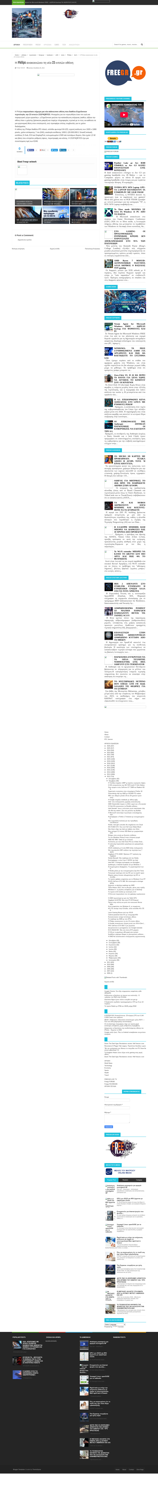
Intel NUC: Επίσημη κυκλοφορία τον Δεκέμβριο (123, 862)
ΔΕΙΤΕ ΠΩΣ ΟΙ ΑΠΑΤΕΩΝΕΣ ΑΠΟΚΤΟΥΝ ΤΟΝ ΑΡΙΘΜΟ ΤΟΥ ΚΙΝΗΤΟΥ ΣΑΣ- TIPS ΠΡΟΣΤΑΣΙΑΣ (100, 1427)
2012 (109, 776)
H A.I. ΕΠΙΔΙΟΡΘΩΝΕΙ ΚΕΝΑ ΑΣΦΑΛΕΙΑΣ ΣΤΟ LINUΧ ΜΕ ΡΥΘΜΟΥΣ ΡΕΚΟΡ (129, 402)
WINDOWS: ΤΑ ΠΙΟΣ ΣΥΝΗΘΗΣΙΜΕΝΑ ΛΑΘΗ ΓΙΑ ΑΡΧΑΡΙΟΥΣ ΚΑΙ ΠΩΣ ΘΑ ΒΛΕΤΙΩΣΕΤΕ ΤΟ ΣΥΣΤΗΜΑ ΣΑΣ (124, 353)
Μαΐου (111, 951)
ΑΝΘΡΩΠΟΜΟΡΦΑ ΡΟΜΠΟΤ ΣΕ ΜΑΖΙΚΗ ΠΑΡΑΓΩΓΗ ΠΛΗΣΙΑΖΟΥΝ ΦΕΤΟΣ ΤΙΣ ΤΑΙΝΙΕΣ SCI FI (129, 612)
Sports (106, 1070)
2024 (109, 750)
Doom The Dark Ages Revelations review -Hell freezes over (124, 1057)
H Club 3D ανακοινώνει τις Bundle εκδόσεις (122, 806)
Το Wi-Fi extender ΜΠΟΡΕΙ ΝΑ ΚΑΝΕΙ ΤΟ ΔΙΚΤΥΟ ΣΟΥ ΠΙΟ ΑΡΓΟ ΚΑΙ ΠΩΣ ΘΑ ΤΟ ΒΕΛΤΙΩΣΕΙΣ (129, 555)
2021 (109, 757)
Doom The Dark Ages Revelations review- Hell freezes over (124, 1043)
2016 (109, 768)
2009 (109, 967)
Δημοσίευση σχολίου (25, 240)
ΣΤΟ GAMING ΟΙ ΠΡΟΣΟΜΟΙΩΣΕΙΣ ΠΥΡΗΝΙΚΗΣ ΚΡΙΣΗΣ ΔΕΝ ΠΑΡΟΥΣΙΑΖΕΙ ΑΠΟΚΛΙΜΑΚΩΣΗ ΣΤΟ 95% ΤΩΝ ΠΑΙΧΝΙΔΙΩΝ (124, 237)
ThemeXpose (37, 1469)
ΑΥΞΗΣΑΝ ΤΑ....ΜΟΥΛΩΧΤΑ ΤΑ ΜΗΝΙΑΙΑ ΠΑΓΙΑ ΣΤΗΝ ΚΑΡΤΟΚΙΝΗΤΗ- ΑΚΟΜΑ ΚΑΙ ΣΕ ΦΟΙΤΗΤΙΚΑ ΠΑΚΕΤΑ (33, 1360)
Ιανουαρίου (113, 960)
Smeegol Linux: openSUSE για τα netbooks (99, 1377)
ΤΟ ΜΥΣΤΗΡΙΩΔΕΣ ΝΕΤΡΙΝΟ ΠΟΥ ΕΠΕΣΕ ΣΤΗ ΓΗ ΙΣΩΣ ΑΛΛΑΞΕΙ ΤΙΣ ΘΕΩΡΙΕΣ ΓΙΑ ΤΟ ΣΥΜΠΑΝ (129, 685)
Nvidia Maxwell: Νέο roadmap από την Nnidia (123, 858)
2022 (109, 754)
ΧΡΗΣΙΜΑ (47, 44)
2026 (109, 746)
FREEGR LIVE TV (110, 1079)
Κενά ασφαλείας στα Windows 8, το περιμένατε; (124, 906)
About (106, 734)
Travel (106, 1075)
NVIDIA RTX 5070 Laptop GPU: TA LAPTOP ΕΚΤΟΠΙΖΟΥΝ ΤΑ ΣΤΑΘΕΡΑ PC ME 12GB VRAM (129, 189)
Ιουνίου (111, 949)
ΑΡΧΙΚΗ (17, 44)
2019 (109, 761)
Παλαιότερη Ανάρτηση (92, 249)
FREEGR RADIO (27, 44)
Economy (107, 1068)
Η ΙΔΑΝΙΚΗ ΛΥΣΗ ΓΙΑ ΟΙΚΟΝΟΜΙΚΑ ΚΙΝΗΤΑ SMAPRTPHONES (40, 2)
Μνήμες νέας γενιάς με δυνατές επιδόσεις (122, 835)
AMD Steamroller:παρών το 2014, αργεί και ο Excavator (127, 804)
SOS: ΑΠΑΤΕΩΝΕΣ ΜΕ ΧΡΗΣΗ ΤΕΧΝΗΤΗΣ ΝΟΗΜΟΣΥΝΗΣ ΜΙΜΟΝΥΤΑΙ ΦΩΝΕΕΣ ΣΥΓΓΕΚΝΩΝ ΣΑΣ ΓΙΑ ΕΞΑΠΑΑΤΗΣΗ (32, 1345)
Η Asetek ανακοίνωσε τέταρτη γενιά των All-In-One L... (126, 923)
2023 (109, 752)
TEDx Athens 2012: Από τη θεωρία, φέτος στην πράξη (126, 887)
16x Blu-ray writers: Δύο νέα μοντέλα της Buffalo (124, 810)
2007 (109, 971)
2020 (109, 759)
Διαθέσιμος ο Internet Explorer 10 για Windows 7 (124, 864)
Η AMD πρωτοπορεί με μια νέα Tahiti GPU (122, 898)
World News (108, 1063)
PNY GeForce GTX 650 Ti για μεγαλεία (121, 925)
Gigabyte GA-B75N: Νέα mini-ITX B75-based (123, 900)
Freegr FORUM (109, 1081)
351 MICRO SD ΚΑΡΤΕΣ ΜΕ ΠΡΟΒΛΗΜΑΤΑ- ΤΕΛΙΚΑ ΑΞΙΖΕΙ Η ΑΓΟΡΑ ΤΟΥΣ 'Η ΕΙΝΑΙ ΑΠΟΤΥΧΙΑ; (129, 460)
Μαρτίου (112, 956)
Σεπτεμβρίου (113, 942)
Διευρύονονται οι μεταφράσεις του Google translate (125, 928)
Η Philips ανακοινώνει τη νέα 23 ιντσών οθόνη (123, 921)
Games (56, 44)
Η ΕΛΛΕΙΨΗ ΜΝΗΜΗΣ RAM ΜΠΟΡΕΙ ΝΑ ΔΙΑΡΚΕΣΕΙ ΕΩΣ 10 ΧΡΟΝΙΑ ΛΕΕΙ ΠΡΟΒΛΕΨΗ (129, 529)
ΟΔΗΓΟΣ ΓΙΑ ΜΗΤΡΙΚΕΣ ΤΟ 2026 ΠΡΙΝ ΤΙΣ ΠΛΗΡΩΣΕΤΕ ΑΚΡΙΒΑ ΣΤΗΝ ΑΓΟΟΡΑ (129, 483)
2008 (109, 969)
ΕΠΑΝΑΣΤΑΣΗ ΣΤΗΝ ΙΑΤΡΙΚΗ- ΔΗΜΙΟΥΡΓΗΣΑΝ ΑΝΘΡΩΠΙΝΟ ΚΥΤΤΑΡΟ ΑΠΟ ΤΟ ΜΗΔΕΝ (129, 636)
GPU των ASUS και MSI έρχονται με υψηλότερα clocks (98, 1354)
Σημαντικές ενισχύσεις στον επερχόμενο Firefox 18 (125, 791)
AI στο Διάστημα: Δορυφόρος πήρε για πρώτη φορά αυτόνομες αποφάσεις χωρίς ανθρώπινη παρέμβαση (122, 1025)
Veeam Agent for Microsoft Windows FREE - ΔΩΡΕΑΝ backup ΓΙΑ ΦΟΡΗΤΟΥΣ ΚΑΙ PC (129, 327)
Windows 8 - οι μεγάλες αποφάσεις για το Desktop (125, 889)
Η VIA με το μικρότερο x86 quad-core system (123, 932)
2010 (109, 964)
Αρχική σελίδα (55, 249)
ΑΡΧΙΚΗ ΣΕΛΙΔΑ (110, 1086)
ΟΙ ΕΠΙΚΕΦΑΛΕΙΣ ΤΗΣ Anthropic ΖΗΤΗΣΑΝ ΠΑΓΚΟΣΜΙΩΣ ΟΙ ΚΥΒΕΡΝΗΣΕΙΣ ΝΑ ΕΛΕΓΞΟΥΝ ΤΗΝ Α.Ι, (124, 426)
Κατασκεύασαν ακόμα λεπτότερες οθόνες (122, 917)
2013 (109, 774)
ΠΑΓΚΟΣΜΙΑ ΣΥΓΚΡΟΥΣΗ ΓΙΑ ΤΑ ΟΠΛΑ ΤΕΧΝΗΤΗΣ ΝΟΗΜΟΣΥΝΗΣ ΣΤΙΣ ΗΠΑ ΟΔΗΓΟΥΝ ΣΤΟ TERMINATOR (129, 660)
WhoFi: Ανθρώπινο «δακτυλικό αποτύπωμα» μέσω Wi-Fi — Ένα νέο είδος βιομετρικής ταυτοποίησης (124, 1021)
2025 (109, 748)
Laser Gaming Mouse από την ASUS (120, 912)
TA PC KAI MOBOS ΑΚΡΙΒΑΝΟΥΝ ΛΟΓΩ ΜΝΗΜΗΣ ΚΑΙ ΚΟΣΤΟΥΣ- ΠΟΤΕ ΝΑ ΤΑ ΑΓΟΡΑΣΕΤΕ (129, 506)
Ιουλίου (111, 947)
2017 (109, 765)
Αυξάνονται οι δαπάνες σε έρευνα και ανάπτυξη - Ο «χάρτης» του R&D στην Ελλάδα (122, 996)
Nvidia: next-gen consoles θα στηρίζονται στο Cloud (125, 825)
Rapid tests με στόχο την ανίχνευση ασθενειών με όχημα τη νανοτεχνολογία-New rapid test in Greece (99, 1390)
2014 (109, 772)
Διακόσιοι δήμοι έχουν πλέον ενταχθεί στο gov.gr (120, 999)
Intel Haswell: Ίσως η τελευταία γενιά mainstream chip (126, 808)
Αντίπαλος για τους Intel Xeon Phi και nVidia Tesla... (126, 842)
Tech (64, 44)
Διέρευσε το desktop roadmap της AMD (121, 885)
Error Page (140, 1469)
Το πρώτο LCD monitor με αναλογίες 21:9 (122, 892)
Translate (120, 1327)
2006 (109, 973)
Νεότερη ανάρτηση (18, 249)
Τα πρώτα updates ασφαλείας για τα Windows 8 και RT (127, 879)
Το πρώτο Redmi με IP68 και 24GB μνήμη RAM (120, 1006)
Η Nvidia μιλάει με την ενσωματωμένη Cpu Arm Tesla (126, 871)
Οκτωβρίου (112, 940)
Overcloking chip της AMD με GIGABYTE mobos (124, 793)
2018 (109, 763)
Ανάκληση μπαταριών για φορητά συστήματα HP (99, 1342)
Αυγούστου (112, 945)
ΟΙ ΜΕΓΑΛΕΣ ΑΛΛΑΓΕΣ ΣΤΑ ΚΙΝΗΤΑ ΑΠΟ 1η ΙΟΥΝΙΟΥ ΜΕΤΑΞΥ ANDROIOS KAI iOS (100, 1440)
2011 (109, 962)
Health (106, 1073)
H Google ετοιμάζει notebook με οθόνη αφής (123, 800)
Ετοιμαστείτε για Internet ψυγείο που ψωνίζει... (99, 1366)
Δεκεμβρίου (113, 779)
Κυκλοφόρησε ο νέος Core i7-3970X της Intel (123, 860)
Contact (107, 737)
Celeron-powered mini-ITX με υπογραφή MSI (123, 915)
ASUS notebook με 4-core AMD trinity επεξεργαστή (125, 848)
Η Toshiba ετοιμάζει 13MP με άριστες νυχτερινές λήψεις (126, 783)
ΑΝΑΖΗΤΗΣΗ (74, 44)
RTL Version (108, 739)
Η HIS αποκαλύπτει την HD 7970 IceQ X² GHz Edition (126, 785)
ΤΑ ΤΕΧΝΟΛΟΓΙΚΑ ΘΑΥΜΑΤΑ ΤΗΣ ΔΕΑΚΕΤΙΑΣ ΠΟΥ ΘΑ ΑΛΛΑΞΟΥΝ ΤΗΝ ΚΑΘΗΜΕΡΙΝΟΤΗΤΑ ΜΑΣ (99, 1453)
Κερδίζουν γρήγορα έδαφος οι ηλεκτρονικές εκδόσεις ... (126, 934)
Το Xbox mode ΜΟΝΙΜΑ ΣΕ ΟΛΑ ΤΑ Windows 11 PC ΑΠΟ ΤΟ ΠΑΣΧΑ (129, 211)
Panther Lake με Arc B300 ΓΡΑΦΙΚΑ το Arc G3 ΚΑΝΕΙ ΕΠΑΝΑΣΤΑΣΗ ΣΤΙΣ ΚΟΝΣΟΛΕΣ (129, 166)
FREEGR (38, 44)
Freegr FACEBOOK (111, 1084)
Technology (108, 1065)
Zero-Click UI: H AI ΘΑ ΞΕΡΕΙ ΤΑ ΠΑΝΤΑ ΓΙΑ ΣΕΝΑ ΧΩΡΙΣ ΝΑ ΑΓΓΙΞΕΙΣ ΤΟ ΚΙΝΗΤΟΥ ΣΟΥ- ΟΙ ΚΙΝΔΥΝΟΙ (129, 379)
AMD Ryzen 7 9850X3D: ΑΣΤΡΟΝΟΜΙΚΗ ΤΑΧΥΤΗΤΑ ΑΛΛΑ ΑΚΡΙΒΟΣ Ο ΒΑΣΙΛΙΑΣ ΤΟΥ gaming (129, 264)
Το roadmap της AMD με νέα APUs (120, 919)
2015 (109, 770)
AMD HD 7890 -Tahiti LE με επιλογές (120, 840)
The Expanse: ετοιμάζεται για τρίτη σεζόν (99, 1415)
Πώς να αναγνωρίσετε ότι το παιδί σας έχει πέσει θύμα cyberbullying (100, 1403)
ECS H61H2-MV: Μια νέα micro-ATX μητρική (123, 930)
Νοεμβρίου (112, 781)
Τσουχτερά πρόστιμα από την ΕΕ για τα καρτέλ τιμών (126, 873)
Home (106, 732)
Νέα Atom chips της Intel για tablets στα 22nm (123, 829)
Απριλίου (112, 953)
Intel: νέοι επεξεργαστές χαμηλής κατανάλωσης (124, 802)
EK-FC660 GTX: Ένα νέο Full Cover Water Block (124, 827)
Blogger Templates (19, 1469)
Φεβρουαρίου (113, 958)
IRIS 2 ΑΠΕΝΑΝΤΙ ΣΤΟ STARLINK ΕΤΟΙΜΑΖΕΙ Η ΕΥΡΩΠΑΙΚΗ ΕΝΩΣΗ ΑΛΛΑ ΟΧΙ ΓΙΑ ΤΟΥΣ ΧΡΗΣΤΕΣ (129, 587)
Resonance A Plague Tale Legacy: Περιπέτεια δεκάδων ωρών (125, 1046)
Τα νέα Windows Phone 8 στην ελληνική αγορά (124, 837)
